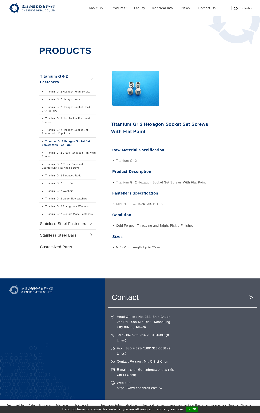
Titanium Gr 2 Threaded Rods (62, 175)
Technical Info (162, 8)
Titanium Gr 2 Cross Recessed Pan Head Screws (69, 154)
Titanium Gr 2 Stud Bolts (60, 183)
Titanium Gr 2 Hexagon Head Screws (67, 91)
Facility (139, 8)
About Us (96, 8)
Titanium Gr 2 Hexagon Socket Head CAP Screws (66, 109)
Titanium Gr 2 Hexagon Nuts (62, 99)
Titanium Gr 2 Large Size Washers (66, 198)
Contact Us (207, 8)
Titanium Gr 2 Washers (58, 191)
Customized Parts (56, 247)
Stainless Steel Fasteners (63, 224)
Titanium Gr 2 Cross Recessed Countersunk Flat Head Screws (62, 166)
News (185, 8)
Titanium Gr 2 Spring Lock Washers (66, 206)
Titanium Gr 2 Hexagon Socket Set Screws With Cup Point (65, 131)
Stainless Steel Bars (58, 235)
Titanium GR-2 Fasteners (54, 79)
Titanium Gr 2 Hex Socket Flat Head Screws (66, 120)
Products (118, 8)
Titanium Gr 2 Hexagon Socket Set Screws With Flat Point (66, 143)
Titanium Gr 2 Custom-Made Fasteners (68, 214)
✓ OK (192, 409)
